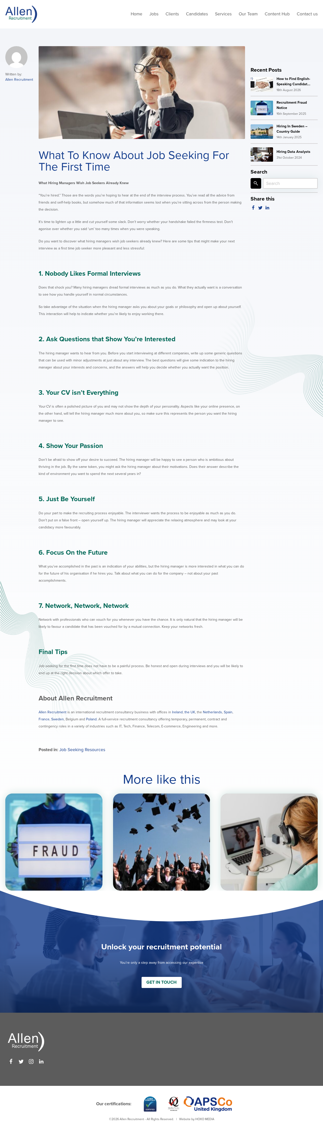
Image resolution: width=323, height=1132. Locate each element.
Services (223, 14)
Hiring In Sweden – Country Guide (292, 129)
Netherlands (212, 712)
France (44, 719)
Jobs (153, 14)
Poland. (91, 719)
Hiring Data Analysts (293, 152)
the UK (189, 712)
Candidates (197, 14)
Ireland (177, 712)
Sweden (57, 719)
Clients (172, 14)
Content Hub (277, 14)
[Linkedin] (41, 1061)
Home (136, 14)
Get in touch (161, 982)
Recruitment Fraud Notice (292, 105)
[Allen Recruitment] (21, 14)
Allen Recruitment (19, 79)
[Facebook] (11, 1061)
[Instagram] (31, 1061)
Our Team (248, 14)
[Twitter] (21, 1061)
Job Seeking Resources (82, 749)
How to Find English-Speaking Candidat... (293, 81)
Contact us (307, 14)
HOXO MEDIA (204, 1119)
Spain (228, 712)
